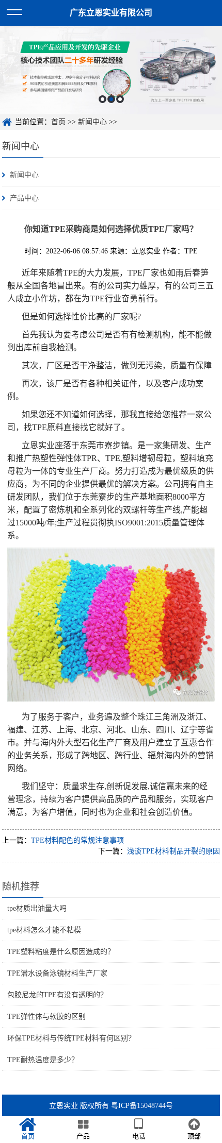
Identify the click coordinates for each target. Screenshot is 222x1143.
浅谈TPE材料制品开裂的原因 (173, 851)
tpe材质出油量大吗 (37, 908)
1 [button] (102, 99)
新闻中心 (92, 122)
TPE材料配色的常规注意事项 (77, 840)
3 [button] (120, 99)
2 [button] (111, 99)
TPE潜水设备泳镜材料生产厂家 (57, 973)
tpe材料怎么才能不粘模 (44, 930)
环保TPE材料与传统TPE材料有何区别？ (71, 1038)
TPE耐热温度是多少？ (42, 1060)
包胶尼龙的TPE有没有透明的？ (57, 995)
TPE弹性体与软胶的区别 (46, 1016)
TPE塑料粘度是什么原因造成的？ (61, 952)
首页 (58, 122)
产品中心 (24, 198)
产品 (83, 1136)
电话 (139, 1136)
